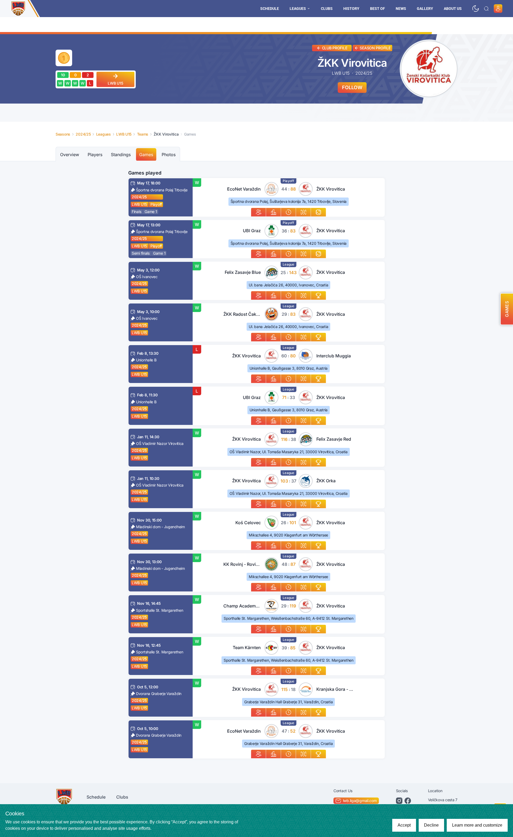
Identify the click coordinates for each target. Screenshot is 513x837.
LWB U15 (139, 204)
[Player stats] (258, 212)
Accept (404, 825)
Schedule (269, 8)
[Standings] (318, 295)
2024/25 (139, 197)
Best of (377, 8)
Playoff (156, 204)
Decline (431, 825)
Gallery (425, 8)
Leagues (298, 8)
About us (453, 8)
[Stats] (273, 212)
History (351, 8)
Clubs (327, 8)
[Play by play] (288, 212)
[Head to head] (303, 212)
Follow (352, 87)
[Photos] (318, 212)
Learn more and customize (477, 825)
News (401, 8)
